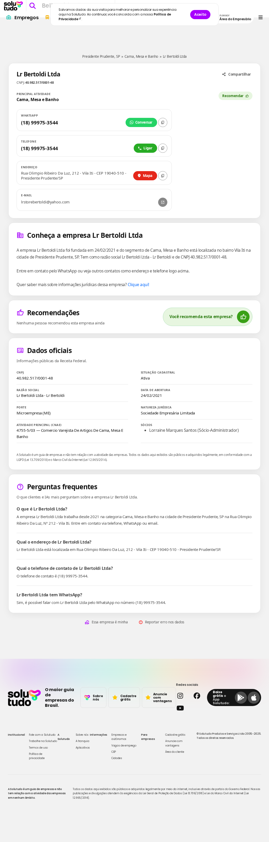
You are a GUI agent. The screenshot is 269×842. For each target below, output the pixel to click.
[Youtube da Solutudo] (189, 708)
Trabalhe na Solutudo (43, 741)
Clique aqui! (138, 284)
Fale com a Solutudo (42, 735)
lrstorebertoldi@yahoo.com (45, 201)
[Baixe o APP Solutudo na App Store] (254, 698)
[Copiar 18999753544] (162, 148)
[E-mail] (162, 202)
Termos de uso (38, 748)
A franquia (82, 741)
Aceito (200, 14)
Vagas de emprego (123, 746)
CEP (113, 752)
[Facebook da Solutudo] (199, 696)
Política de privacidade (36, 756)
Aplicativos (83, 748)
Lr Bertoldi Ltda (175, 56)
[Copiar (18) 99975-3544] (162, 122)
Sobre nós (82, 735)
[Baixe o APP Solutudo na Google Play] (241, 698)
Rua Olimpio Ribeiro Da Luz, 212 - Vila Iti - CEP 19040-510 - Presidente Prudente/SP (73, 176)
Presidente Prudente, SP (101, 56)
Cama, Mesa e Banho (141, 56)
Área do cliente (174, 752)
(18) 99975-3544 (39, 122)
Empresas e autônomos (119, 737)
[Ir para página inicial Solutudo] (13, 5)
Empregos (26, 17)
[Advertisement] (134, 33)
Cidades (116, 758)
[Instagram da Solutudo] (182, 696)
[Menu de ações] (260, 17)
